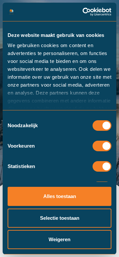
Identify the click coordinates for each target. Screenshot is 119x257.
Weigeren (59, 239)
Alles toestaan (59, 196)
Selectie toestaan (59, 218)
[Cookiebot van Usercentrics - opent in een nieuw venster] (84, 12)
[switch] (102, 146)
